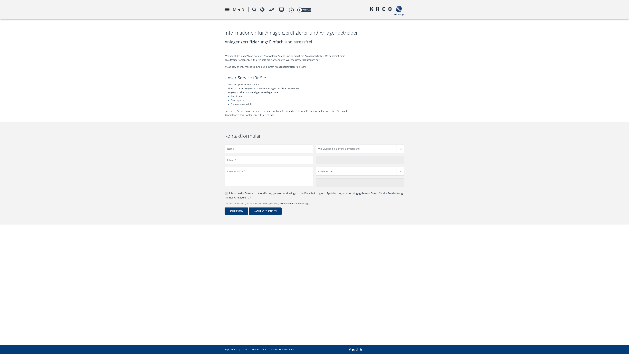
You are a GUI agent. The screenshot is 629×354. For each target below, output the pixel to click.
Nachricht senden (265, 211)
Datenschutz (259, 349)
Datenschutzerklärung (258, 193)
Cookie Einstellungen (282, 349)
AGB (244, 349)
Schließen (236, 211)
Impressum (231, 349)
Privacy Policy (278, 203)
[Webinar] (304, 9)
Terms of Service (297, 203)
